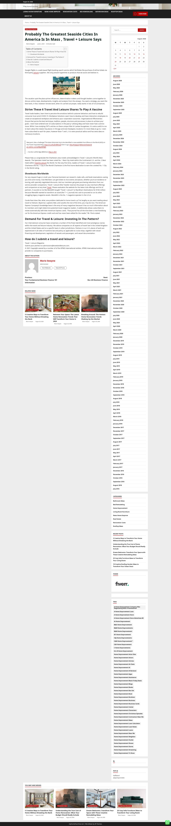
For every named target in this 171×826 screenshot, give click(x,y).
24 (115, 62)
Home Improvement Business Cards (126, 704)
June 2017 (116, 449)
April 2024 (116, 160)
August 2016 (117, 485)
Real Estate (117, 519)
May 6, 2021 (53, 152)
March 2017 (117, 460)
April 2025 (116, 128)
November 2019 (118, 344)
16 (143, 54)
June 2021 (116, 279)
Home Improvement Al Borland (125, 671)
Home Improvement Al (122, 667)
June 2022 (116, 236)
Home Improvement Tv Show (124, 753)
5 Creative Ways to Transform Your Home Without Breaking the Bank (36, 316)
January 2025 (117, 135)
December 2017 (118, 427)
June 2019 (116, 362)
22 (139, 58)
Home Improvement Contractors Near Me (128, 717)
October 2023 (117, 182)
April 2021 (116, 287)
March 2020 (117, 330)
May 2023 (116, 200)
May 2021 (116, 283)
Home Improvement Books (123, 687)
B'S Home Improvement (122, 635)
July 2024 (116, 153)
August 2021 (117, 272)
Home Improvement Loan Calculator (127, 723)
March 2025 (117, 131)
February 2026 (118, 91)
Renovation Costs (70, 12)
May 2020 (116, 323)
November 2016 (118, 474)
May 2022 (116, 240)
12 (125, 54)
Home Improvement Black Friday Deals (128, 681)
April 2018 (116, 413)
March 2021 (117, 290)
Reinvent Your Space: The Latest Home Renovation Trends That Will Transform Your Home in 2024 (66, 317)
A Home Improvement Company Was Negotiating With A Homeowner (127, 607)
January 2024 (117, 171)
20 (129, 58)
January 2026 (117, 95)
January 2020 (117, 337)
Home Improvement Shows (123, 743)
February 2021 (118, 294)
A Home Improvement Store (124, 615)
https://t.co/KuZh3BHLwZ (52, 145)
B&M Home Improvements (123, 628)
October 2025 (117, 106)
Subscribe (143, 14)
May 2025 (116, 124)
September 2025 (118, 110)
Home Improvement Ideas (123, 720)
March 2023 (117, 207)
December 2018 (118, 384)
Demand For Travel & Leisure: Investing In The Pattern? (45, 57)
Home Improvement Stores (123, 747)
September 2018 (118, 395)
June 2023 (116, 196)
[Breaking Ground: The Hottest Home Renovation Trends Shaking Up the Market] (94, 303)
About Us (28, 16)
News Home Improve (52, 12)
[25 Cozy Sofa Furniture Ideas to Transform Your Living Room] (131, 798)
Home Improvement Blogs (123, 684)
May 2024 (116, 157)
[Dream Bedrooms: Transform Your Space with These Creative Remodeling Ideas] (100, 798)
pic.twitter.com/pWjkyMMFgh (36, 147)
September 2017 (118, 438)
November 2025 (118, 102)
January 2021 (117, 297)
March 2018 (117, 417)
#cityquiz (76, 145)
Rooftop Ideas (117, 12)
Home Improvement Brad (123, 694)
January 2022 (117, 254)
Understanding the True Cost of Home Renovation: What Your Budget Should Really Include (129, 546)
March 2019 (117, 373)
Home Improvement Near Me (124, 733)
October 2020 (117, 308)
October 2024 (117, 146)
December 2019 (118, 341)
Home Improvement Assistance (125, 677)
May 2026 (116, 88)
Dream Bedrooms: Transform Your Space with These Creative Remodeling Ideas (100, 812)
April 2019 (116, 370)
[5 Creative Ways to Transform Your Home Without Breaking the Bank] (38, 303)
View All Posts (60, 268)
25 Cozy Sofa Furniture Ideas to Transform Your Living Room (129, 811)
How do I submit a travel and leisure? (39, 60)
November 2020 (118, 305)
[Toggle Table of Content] (64, 48)
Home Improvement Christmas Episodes (128, 714)
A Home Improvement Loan (124, 612)
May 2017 (116, 453)
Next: (98, 278)
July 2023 (116, 193)
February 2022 (118, 250)
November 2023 (118, 178)
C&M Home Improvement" (123, 641)
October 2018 (117, 391)
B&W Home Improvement (123, 631)
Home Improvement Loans (123, 730)
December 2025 (118, 99)
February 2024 (118, 167)
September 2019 (118, 352)
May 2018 (116, 409)
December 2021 (118, 258)
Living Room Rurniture (32, 12)
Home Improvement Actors (123, 658)
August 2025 (117, 113)
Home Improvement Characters (125, 710)
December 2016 (118, 471)
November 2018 (118, 388)
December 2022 (118, 218)
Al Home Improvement (122, 621)
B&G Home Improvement (123, 625)
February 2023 (118, 211)
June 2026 (116, 84)
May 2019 (116, 366)
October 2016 (117, 478)
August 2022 (117, 229)
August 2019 (117, 355)
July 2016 (116, 489)
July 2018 (116, 402)
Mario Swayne (30, 44)
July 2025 (116, 117)
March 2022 (117, 247)
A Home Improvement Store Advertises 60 (128, 618)
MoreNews (88, 824)
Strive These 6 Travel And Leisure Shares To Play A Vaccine (46, 52)
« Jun (114, 69)
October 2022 (117, 225)
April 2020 (116, 326)
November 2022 (118, 221)
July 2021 (116, 276)
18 (120, 58)
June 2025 (116, 120)
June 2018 (116, 406)
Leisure (36, 73)
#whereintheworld (85, 145)
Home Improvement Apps (123, 674)
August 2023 (117, 189)
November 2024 (118, 142)
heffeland (116, 776)
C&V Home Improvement (123, 644)
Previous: (41, 280)
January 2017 (117, 467)
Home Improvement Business (124, 700)
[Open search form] (131, 14)
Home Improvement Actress (124, 661)
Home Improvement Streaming (125, 750)
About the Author (33, 62)
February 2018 (118, 420)
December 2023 (118, 174)
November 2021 (118, 261)
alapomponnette (118, 778)
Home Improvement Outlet (123, 740)
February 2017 (118, 464)
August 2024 (117, 149)
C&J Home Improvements (123, 638)
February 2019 (118, 377)
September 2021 (118, 268)
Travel (49, 187)
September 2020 (118, 312)
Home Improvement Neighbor (124, 737)
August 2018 (117, 398)
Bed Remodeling (86, 12)
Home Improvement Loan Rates (125, 727)
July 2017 (116, 445)
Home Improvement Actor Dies (125, 654)
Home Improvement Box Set (124, 691)
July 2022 (116, 232)
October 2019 (117, 348)
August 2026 (117, 81)
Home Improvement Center (123, 707)
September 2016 (118, 482)
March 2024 (117, 164)
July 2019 (116, 359)
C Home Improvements (122, 648)
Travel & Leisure (40, 163)
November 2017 (118, 431)
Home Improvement (120, 508)
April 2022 (116, 243)
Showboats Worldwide (37, 54)
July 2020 (116, 315)
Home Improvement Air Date (124, 664)
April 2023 (116, 203)
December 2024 (118, 138)
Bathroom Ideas (101, 12)
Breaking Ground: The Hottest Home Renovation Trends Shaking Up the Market (93, 316)
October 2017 (117, 435)
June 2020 (116, 319)
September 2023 (118, 185)
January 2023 (117, 214)
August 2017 (117, 442)
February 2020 (118, 334)
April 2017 (116, 456)
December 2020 (118, 301)
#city (71, 145)
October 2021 (117, 265)
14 (134, 54)
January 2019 (117, 380)
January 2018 (117, 424)
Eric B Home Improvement (123, 651)
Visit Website (46, 268)
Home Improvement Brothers (124, 697)
